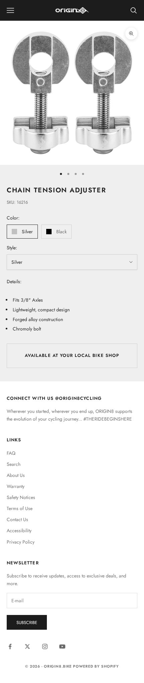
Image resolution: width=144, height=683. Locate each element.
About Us (16, 475)
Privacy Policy (20, 542)
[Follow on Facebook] (10, 646)
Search (13, 464)
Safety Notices (21, 497)
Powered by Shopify (96, 666)
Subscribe (26, 622)
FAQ (11, 453)
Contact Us (17, 519)
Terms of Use (19, 508)
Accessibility (19, 530)
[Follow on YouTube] (62, 646)
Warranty (15, 486)
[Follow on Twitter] (27, 646)
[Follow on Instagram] (45, 646)
